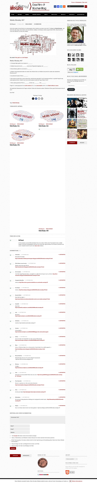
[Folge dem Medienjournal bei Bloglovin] (73, 72)
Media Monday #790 (43, 126)
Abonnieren (71, 89)
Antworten (62, 254)
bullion (16, 336)
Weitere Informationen (77, 481)
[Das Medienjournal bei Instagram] (73, 56)
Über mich (84, 2)
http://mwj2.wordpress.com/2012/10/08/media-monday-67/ (28, 316)
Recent (82, 142)
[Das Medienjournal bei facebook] (69, 56)
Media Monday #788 (43, 231)
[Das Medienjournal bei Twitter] (78, 56)
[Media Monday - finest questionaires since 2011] (43, 467)
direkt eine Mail (78, 45)
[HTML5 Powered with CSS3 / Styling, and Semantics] (70, 474)
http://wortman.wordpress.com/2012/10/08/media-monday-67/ (29, 367)
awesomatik (39, 85)
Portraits (71, 14)
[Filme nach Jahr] (82, 113)
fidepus (16, 405)
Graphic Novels (36, 14)
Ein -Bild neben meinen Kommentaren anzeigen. (24, 435)
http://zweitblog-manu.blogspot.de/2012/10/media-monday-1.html (30, 349)
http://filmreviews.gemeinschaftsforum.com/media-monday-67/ (33, 282)
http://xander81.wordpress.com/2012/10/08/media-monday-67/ (29, 307)
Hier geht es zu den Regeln (21, 57)
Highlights (26, 455)
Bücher (20, 14)
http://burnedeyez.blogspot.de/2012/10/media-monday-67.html (33, 289)
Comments (72, 142)
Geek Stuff (54, 14)
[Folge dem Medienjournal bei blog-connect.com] (71, 70)
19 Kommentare (37, 24)
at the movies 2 (28, 85)
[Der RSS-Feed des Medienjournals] (78, 61)
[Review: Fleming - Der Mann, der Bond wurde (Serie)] (72, 103)
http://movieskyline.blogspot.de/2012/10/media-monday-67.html (29, 384)
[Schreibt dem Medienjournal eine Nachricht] (82, 61)
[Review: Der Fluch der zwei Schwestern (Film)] (72, 113)
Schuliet (17, 328)
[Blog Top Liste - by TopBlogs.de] (45, 474)
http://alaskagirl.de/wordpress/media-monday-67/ (34, 391)
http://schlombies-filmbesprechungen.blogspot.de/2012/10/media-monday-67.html (34, 258)
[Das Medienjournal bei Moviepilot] (82, 56)
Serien (27, 14)
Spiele (46, 14)
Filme (12, 14)
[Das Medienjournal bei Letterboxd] (69, 61)
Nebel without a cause (53, 85)
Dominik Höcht (18, 295)
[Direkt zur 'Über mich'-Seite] (75, 42)
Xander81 (17, 303)
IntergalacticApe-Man (19, 280)
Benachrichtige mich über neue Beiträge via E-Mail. (23, 445)
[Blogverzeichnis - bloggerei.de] (40, 474)
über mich (83, 44)
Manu (16, 345)
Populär (15, 455)
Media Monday (28, 24)
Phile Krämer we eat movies (21, 263)
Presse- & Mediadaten (76, 2)
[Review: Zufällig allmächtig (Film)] (72, 124)
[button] (33, 98)
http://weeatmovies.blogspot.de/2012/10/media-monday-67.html (29, 267)
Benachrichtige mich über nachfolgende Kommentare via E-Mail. (25, 443)
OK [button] (70, 481)
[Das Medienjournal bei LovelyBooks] (74, 61)
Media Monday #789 (15, 145)
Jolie (16, 372)
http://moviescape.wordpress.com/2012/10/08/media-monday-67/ (30, 340)
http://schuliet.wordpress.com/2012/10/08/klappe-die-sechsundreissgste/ (31, 331)
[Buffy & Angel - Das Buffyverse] (82, 103)
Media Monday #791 (15, 126)
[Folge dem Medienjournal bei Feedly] (79, 70)
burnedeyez (17, 287)
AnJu (16, 389)
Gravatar (16, 435)
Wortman (17, 364)
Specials (63, 14)
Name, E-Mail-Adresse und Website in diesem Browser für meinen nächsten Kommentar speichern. (33, 437)
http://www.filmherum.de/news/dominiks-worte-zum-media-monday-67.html (32, 299)
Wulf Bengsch (13, 24)
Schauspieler (80, 14)
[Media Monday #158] (82, 124)
